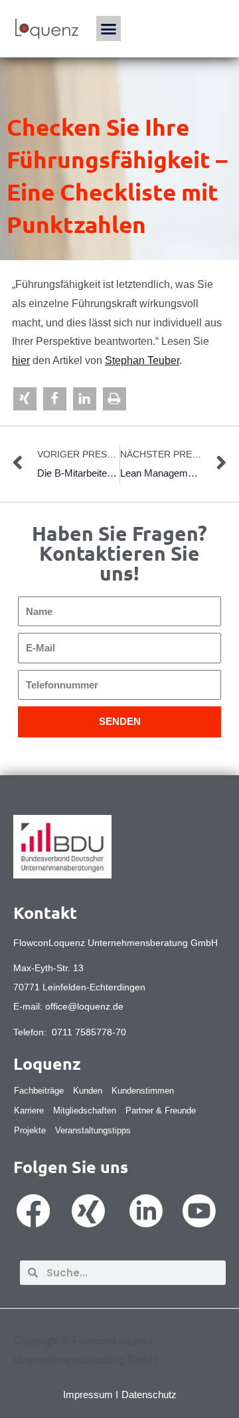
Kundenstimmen (143, 1091)
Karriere (29, 1110)
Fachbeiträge (39, 1091)
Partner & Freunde (160, 1110)
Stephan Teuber (142, 360)
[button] (108, 28)
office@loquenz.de (84, 1006)
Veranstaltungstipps (93, 1130)
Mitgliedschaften (84, 1110)
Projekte (30, 1130)
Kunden (87, 1091)
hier (21, 360)
